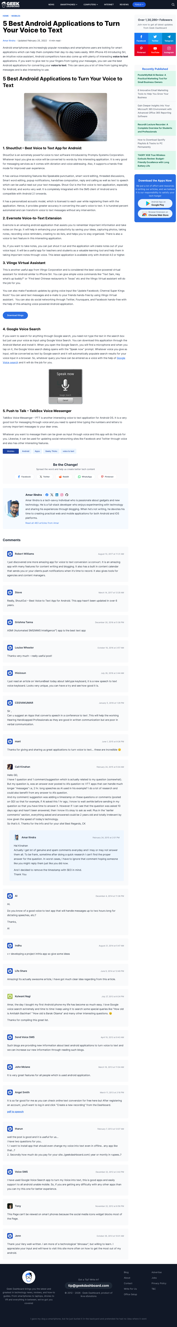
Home (6, 16)
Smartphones (67, 4)
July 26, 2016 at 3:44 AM (112, 673)
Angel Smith (22, 1092)
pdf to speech (15, 1111)
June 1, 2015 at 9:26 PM (113, 741)
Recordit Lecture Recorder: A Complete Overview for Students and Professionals (155, 128)
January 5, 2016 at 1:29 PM (111, 703)
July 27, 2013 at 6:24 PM (112, 996)
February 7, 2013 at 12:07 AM (110, 1129)
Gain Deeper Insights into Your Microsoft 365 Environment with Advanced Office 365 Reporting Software (155, 111)
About (127, 1277)
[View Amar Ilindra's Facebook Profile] (46, 494)
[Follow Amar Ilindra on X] (51, 494)
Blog (126, 1272)
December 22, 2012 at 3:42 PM (110, 1172)
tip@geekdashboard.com (88, 1286)
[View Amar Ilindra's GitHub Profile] (66, 494)
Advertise (157, 1272)
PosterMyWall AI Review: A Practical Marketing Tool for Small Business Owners (152, 78)
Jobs (154, 1277)
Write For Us (130, 1288)
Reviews (124, 4)
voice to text (68, 451)
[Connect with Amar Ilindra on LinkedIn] (56, 494)
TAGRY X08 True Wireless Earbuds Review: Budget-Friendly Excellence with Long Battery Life (153, 160)
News (51, 4)
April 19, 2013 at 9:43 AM (112, 1037)
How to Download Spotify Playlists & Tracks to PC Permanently (151, 143)
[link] (46, 494)
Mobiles (15, 16)
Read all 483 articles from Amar (42, 523)
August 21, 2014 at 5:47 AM (111, 945)
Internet (109, 4)
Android (25, 451)
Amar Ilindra (29, 837)
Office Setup (130, 1294)
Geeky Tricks (51, 451)
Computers (90, 4)
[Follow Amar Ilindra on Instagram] (61, 494)
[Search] (173, 4)
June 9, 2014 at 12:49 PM (112, 971)
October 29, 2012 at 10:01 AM (110, 1236)
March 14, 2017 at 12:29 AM (111, 592)
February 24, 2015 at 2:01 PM (106, 837)
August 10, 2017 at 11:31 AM (111, 554)
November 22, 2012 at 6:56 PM (109, 1206)
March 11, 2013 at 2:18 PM (112, 1092)
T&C (154, 1288)
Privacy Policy (159, 1283)
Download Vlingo (15, 315)
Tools (138, 4)
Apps (37, 451)
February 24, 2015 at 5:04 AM (110, 767)
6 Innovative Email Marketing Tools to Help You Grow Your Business (153, 94)
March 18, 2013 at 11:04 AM (111, 1067)
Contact (128, 1283)
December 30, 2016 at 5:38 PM (109, 622)
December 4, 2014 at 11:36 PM (110, 896)
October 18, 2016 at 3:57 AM (110, 648)
